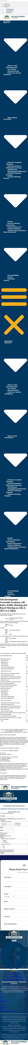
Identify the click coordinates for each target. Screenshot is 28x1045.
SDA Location (3, 833)
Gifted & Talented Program (13, 174)
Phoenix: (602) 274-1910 (14, 977)
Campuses (6, 4)
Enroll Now (7, 5)
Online (4, 840)
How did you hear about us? (7, 850)
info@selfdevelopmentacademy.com (14, 980)
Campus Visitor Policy (9, 1035)
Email (1, 827)
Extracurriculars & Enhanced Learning (14, 167)
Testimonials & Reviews (16, 230)
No (4, 847)
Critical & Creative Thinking (14, 163)
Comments (2, 815)
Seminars (11, 279)
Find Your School (14, 73)
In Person (5, 842)
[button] (14, 310)
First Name (18, 823)
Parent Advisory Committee (13, 224)
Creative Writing (13, 177)
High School (12, 118)
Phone (2, 830)
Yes (4, 846)
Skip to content (3, 0)
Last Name (17, 825)
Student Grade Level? (5, 836)
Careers (6, 6)
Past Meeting (7, 784)
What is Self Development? (12, 66)
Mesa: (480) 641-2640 (14, 974)
